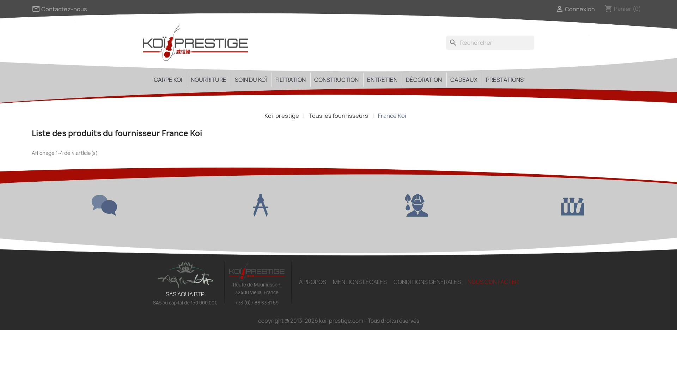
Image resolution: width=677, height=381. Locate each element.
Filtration (290, 80)
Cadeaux (463, 80)
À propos (312, 282)
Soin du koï (251, 80)
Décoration (424, 80)
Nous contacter (493, 282)
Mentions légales (360, 282)
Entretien (382, 80)
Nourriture (208, 80)
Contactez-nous (59, 9)
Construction (336, 80)
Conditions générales (427, 282)
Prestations (505, 80)
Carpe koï (168, 80)
